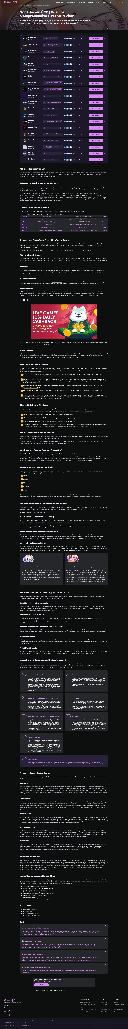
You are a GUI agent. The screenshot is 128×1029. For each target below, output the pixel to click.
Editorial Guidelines (118, 1009)
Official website (31, 39)
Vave (30, 57)
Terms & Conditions (105, 1009)
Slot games (23, 787)
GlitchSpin (32, 38)
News (110, 2)
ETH (89, 227)
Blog (104, 2)
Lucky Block (32, 133)
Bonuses (81, 2)
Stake (30, 63)
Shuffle (31, 121)
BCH (82, 222)
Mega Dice (32, 82)
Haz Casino (32, 95)
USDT (85, 222)
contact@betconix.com (9, 1011)
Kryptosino (32, 127)
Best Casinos (59, 2)
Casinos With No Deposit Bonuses (87, 1004)
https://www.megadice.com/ (31, 915)
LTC (70, 219)
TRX (93, 230)
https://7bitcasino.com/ (30, 910)
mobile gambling (35, 860)
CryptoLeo (32, 50)
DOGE (81, 225)
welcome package (96, 272)
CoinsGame (32, 140)
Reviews (89, 2)
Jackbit (31, 146)
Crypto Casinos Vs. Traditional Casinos (89, 1007)
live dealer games (78, 831)
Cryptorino (32, 102)
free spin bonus (27, 270)
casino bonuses (87, 246)
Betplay (31, 76)
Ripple (25, 490)
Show (41, 985)
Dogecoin (26, 486)
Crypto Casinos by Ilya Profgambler (88, 1009)
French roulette (81, 804)
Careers (116, 1011)
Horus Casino (33, 108)
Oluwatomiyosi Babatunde (34, 28)
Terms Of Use (104, 1002)
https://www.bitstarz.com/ (31, 913)
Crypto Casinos (71, 2)
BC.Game (31, 159)
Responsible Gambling (119, 1004)
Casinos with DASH (84, 1011)
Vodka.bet (32, 70)
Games (97, 2)
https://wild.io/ (27, 911)
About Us (116, 1002)
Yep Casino (32, 44)
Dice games (23, 844)
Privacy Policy (104, 1004)
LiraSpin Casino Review (85, 1002)
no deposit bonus (57, 282)
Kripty (30, 153)
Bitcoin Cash (27, 483)
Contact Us (116, 1007)
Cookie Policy (104, 1007)
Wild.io (31, 114)
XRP (81, 219)
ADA (90, 230)
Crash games (24, 817)
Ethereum (26, 479)
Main (21, 5)
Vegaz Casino (33, 89)
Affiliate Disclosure (105, 1011)
